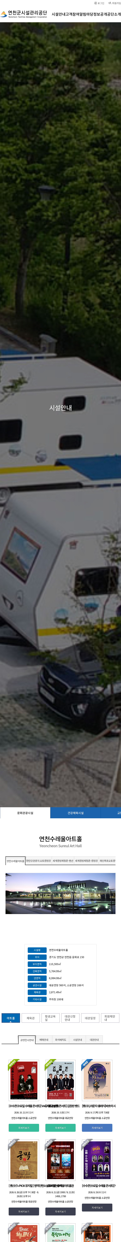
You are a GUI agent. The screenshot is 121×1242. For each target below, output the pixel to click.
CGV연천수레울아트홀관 (60, 1185)
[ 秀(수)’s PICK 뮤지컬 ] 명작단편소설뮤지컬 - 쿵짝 (35, 1185)
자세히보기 (23, 1127)
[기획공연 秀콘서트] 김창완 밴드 (62, 1106)
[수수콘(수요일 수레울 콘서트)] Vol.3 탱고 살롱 (33, 1106)
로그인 (101, 3)
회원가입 (116, 3)
